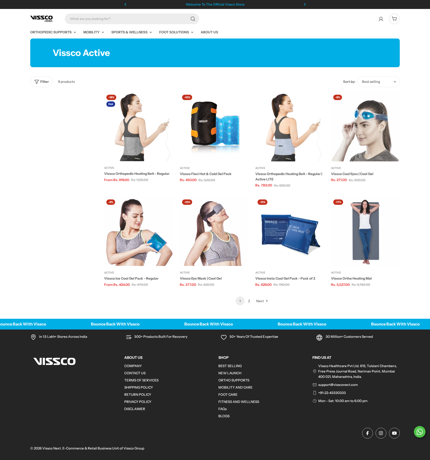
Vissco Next (51, 448)
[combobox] (132, 18)
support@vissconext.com (338, 385)
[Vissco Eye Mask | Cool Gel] (214, 231)
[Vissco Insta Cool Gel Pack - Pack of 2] (289, 231)
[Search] (193, 18)
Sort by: (349, 81)
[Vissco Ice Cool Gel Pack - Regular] (138, 231)
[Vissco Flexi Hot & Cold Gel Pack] (214, 126)
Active (109, 167)
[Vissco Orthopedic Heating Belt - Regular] (138, 126)
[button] (125, 4)
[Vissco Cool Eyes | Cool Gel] (365, 126)
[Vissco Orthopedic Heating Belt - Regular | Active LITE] (289, 126)
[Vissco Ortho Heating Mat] (365, 231)
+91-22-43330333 (332, 393)
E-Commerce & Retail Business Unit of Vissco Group (103, 448)
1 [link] (240, 301)
